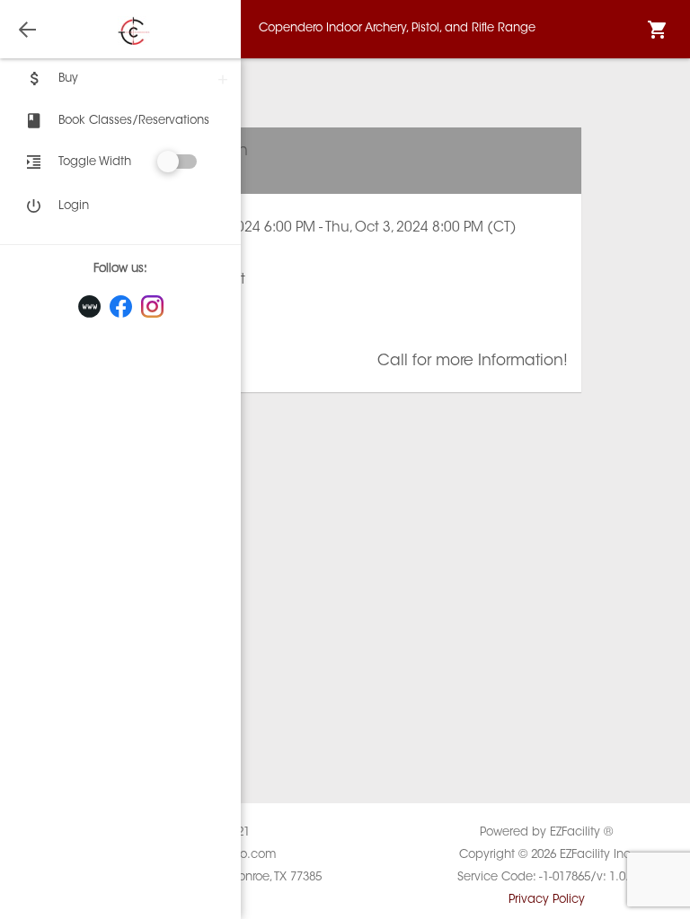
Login (73, 206)
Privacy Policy (547, 900)
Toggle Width (94, 162)
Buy (68, 78)
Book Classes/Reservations (133, 121)
